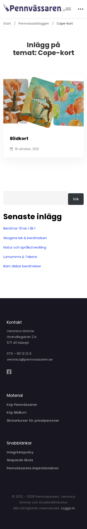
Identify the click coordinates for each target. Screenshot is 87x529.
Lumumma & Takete (20, 256)
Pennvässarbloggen (34, 23)
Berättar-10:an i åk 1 (19, 228)
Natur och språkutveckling (24, 247)
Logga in (68, 508)
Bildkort (19, 138)
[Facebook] (9, 372)
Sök (76, 199)
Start (7, 23)
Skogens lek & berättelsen (25, 238)
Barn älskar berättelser (22, 266)
